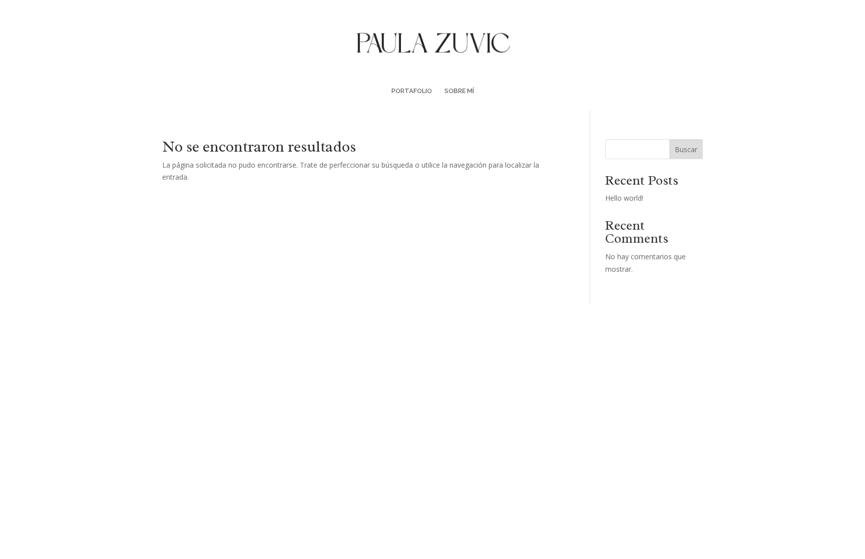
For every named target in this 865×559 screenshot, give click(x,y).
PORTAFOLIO (411, 91)
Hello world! (624, 198)
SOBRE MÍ (459, 91)
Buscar (686, 149)
